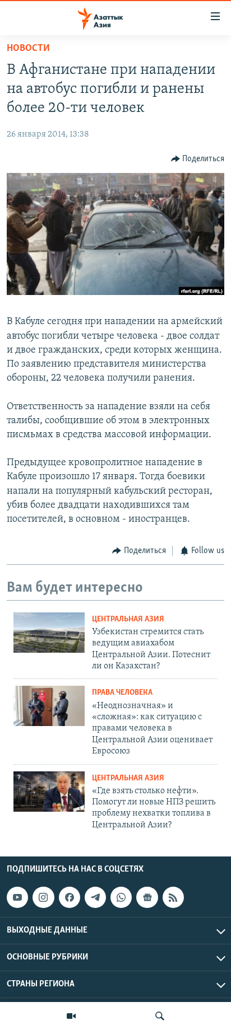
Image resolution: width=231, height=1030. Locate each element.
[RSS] (173, 897)
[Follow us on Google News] (147, 897)
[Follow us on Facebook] (69, 897)
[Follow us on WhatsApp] (121, 897)
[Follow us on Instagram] (43, 897)
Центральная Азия (128, 619)
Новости (28, 49)
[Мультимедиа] (71, 1016)
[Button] (198, 159)
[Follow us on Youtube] (17, 897)
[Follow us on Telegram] (95, 897)
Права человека (122, 693)
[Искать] (160, 1016)
